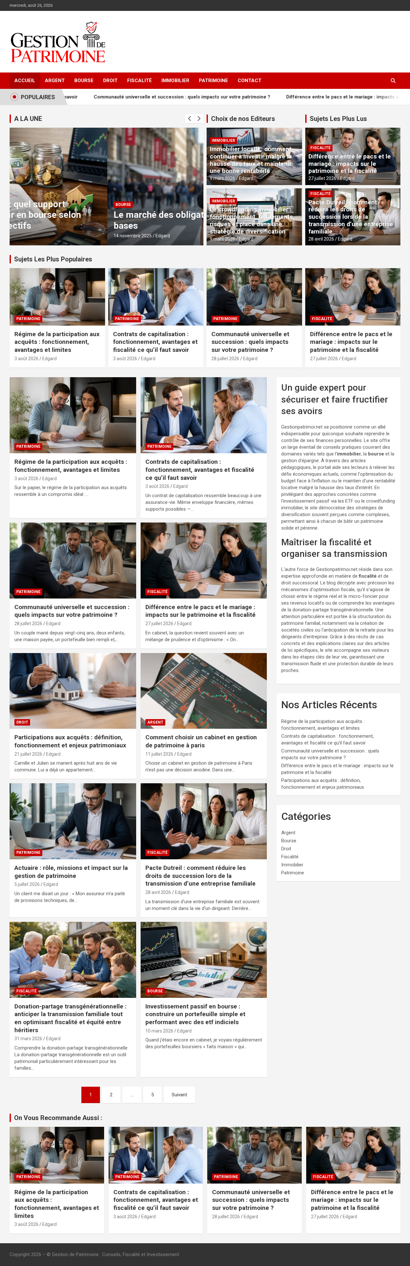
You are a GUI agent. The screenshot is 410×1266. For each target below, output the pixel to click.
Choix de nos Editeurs (243, 119)
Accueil (24, 80)
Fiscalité (139, 80)
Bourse (84, 80)
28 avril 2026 (321, 239)
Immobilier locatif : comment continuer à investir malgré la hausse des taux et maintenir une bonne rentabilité (251, 159)
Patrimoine (213, 80)
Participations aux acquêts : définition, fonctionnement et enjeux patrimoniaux (70, 741)
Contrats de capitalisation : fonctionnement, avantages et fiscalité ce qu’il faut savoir (155, 341)
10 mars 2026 (159, 1030)
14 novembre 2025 (35, 235)
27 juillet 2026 (322, 178)
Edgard (65, 235)
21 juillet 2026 (28, 754)
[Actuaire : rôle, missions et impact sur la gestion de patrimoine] (72, 821)
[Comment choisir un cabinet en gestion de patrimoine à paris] (203, 691)
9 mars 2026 (222, 178)
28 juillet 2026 (225, 358)
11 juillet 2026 (159, 754)
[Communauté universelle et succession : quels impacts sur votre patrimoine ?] (72, 560)
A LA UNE (28, 119)
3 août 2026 (26, 358)
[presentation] (189, 118)
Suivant (179, 1095)
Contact (249, 80)
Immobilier (175, 80)
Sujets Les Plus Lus (338, 119)
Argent (55, 80)
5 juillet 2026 (27, 884)
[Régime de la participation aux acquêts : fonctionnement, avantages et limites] (72, 415)
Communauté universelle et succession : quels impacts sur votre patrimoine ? (124, 97)
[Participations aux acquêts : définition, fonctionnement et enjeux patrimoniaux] (72, 691)
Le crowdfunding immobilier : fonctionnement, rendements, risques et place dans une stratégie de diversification (252, 220)
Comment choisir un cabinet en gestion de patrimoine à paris (201, 741)
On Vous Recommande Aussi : (58, 1118)
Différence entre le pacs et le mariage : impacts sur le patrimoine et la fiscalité (318, 97)
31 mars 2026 (28, 1038)
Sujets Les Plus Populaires (53, 259)
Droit (110, 80)
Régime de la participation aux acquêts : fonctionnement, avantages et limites (57, 341)
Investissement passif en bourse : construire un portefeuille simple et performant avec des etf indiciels (195, 1014)
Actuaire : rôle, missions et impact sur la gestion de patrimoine (71, 871)
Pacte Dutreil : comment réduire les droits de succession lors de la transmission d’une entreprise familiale (350, 217)
